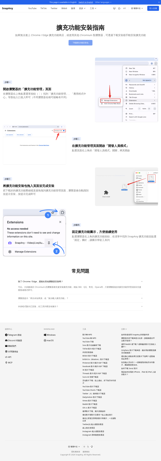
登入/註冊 (153, 8)
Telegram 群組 (15, 334)
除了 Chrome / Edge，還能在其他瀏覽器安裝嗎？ (40, 281)
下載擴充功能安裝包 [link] (80, 42)
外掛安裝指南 (88, 352)
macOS (50, 340)
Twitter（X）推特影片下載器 (94, 393)
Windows (51, 334)
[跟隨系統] (92, 446)
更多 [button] (81, 8)
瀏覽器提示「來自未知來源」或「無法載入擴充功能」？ (43, 298)
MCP (10, 362)
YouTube (32, 8)
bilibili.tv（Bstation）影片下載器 (96, 359)
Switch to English (86, 2)
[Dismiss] (159, 2)
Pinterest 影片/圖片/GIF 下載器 (95, 363)
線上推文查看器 (89, 428)
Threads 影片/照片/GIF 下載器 (95, 373)
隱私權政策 (75, 451)
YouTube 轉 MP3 (89, 338)
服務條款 (86, 451)
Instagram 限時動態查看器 (93, 435)
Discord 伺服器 (15, 340)
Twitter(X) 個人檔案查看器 (93, 424)
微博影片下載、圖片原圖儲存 (94, 411)
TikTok (44, 8)
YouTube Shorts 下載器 (92, 390)
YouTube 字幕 (88, 341)
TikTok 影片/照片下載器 (92, 348)
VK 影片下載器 (88, 370)
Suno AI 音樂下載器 (90, 377)
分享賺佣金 (13, 351)
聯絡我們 (12, 346)
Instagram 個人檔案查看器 (93, 431)
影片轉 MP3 (87, 334)
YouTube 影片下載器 (91, 386)
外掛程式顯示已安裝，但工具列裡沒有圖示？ (38, 306)
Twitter (54, 8)
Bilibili (64, 8)
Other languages (102, 2)
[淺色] (84, 446)
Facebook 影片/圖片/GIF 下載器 (95, 366)
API (124, 8)
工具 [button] (92, 8)
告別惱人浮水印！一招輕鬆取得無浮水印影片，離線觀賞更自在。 (138, 363)
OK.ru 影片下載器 (90, 407)
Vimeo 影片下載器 (90, 400)
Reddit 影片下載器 (90, 404)
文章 (123, 329)
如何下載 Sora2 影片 (129, 368)
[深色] (88, 446)
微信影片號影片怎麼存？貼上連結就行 (97, 415)
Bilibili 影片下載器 (90, 356)
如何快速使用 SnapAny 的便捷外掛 (135, 334)
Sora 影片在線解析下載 (92, 345)
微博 (73, 8)
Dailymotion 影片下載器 (92, 397)
